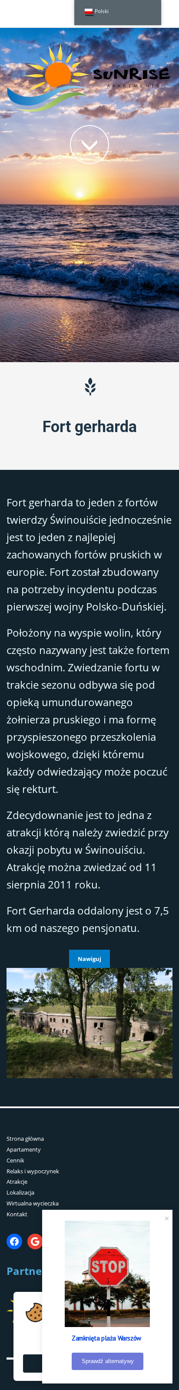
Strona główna (25, 1138)
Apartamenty (24, 1149)
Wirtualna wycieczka (33, 1203)
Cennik (15, 1160)
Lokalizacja (20, 1192)
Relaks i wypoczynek (33, 1171)
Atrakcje (17, 1181)
